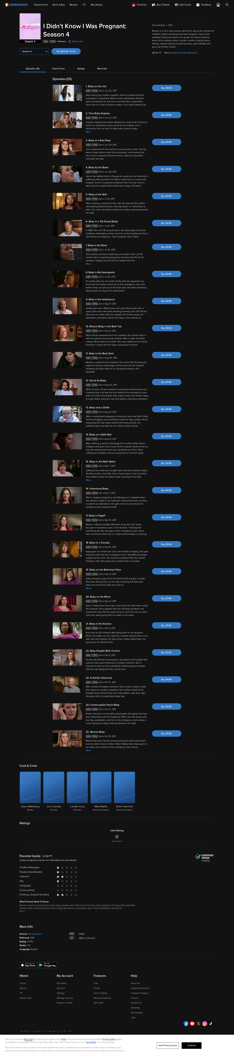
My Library (62, 983)
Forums (134, 998)
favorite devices (187, 52)
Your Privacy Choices (168, 1045)
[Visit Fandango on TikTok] (211, 1023)
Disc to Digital (100, 993)
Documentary (35, 934)
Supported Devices (140, 988)
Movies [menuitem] (74, 4)
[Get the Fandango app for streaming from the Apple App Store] (28, 965)
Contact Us (136, 1002)
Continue (192, 1045)
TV (21, 993)
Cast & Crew (58, 68)
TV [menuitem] (84, 4)
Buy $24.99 (69, 51)
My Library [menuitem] (97, 4)
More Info (102, 68)
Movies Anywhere (102, 998)
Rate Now (117, 841)
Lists (96, 983)
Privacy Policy (109, 1039)
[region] (117, 1045)
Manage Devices (65, 998)
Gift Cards (98, 1002)
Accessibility (137, 1012)
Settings (61, 993)
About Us (135, 983)
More (88, 132)
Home (23, 983)
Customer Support (139, 993)
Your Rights (91, 1042)
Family (97, 988)
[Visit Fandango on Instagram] (204, 1023)
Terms (63, 1039)
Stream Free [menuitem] (41, 4)
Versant (28, 1039)
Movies (23, 988)
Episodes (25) (32, 68)
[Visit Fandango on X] (198, 1023)
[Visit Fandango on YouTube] (192, 1023)
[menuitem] (182, 5)
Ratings (81, 68)
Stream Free (26, 998)
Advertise (135, 1007)
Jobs (133, 1017)
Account (61, 988)
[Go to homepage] (17, 5)
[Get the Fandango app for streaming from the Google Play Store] (47, 965)
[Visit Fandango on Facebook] (186, 1023)
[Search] (227, 5)
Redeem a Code (65, 1002)
